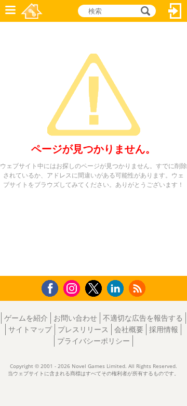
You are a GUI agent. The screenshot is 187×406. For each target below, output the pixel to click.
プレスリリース (83, 329)
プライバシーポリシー (93, 341)
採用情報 (163, 329)
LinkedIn (117, 288)
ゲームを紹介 (26, 318)
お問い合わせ (75, 318)
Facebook (52, 287)
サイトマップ (30, 329)
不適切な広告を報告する (143, 318)
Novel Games (32, 11)
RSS (138, 288)
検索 (144, 11)
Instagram (73, 287)
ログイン (175, 11)
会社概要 (128, 329)
